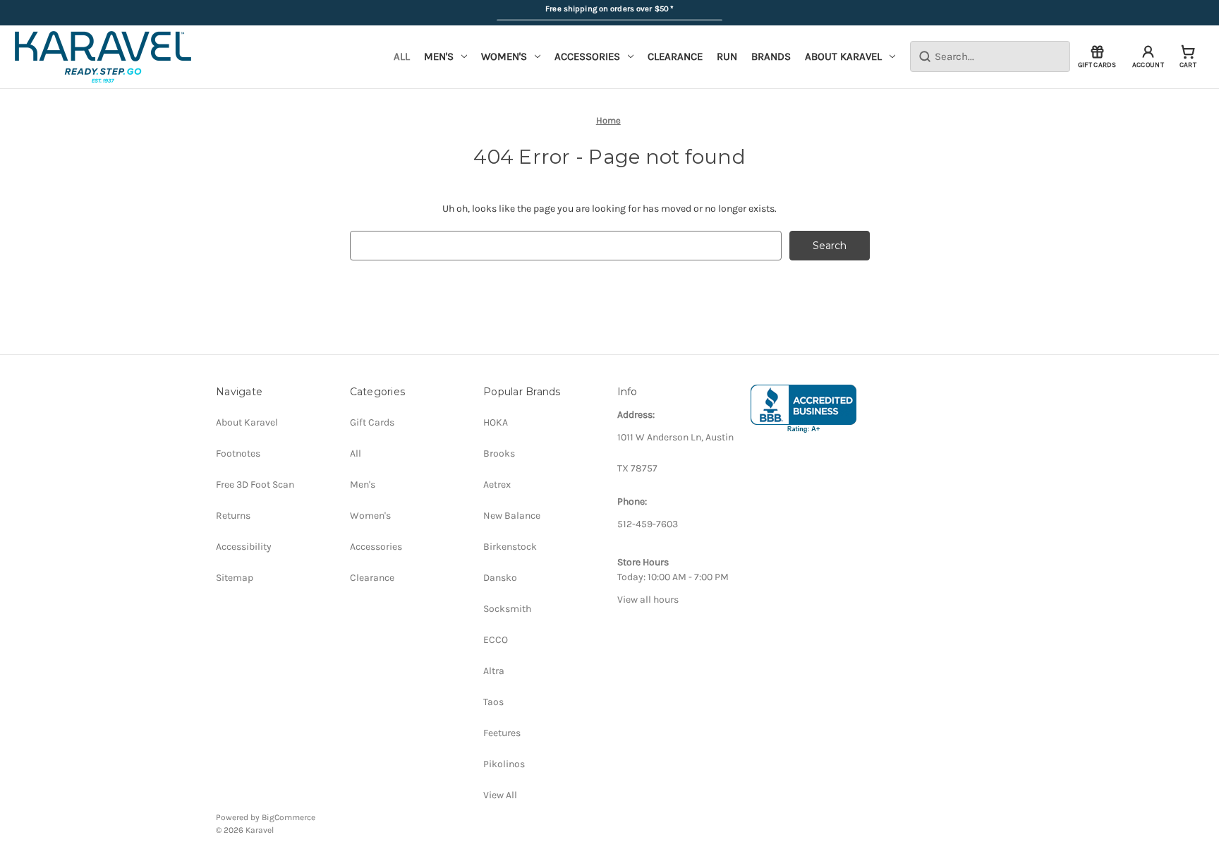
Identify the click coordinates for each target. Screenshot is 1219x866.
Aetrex (497, 485)
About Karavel (843, 56)
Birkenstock (510, 547)
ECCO (495, 640)
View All (500, 795)
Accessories (587, 56)
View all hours (648, 600)
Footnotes (238, 453)
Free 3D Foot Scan (255, 485)
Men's (439, 56)
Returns (233, 516)
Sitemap (234, 578)
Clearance (675, 56)
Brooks (499, 453)
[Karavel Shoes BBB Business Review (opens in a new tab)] (803, 409)
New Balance (511, 516)
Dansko (500, 578)
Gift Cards (372, 422)
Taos (493, 702)
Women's (504, 56)
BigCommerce (288, 817)
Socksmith (507, 609)
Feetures (502, 733)
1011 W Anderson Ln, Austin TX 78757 (675, 452)
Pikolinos (504, 764)
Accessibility (244, 547)
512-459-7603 (647, 524)
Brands (771, 56)
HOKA (495, 422)
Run (727, 56)
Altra (493, 671)
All (402, 56)
